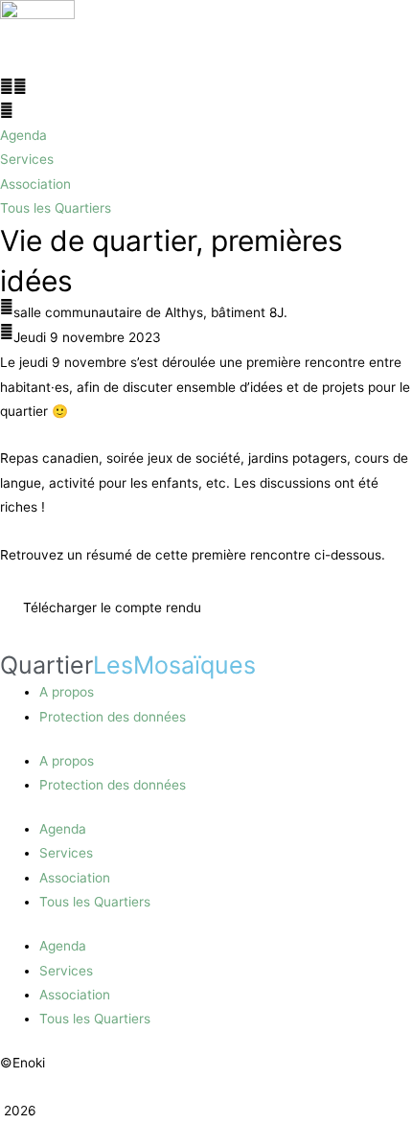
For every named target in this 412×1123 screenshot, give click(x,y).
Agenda (62, 829)
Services (66, 852)
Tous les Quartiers (94, 901)
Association (74, 877)
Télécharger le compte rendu (112, 607)
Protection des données (112, 716)
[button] (206, 87)
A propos (66, 691)
